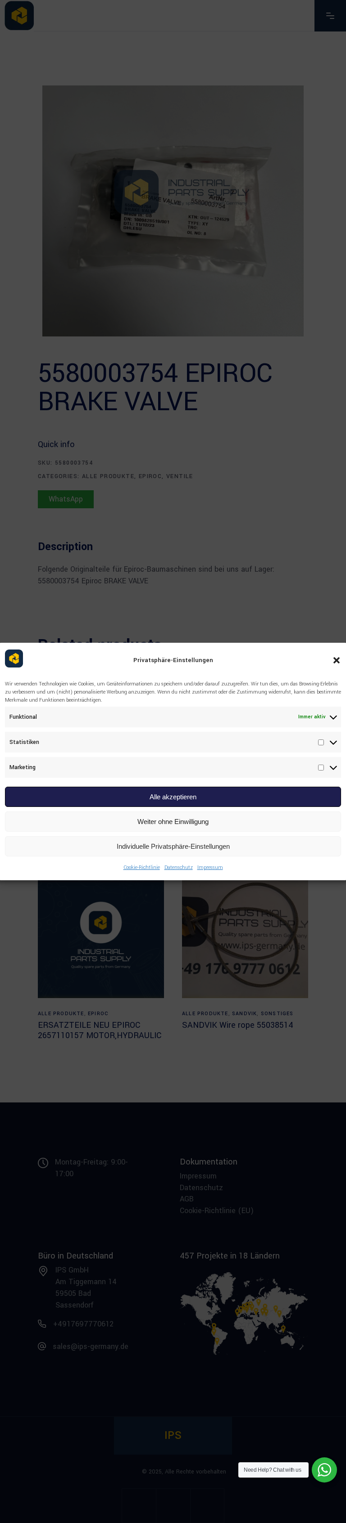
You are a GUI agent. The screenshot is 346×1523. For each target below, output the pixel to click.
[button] (336, 660)
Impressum (210, 867)
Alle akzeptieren (173, 797)
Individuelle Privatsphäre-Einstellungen (173, 846)
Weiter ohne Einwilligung (173, 821)
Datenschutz (178, 867)
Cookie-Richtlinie (141, 867)
